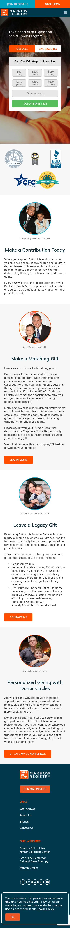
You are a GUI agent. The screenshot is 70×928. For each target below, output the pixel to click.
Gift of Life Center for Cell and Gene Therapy (34, 859)
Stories (24, 821)
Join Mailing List (35, 789)
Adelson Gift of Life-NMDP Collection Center (35, 850)
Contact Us (26, 828)
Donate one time (35, 103)
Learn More (18, 460)
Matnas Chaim (29, 867)
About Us (25, 815)
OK (13, 917)
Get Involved (27, 809)
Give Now (52, 4)
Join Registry (17, 4)
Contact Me (18, 617)
